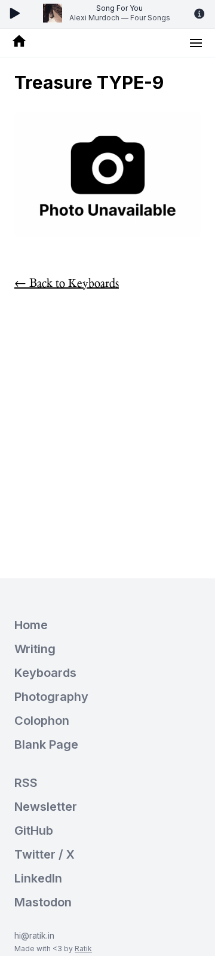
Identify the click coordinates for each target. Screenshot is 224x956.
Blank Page (46, 744)
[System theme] (107, 301)
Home (31, 625)
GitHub (33, 830)
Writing (35, 649)
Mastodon (43, 902)
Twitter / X (44, 854)
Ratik (83, 948)
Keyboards (45, 673)
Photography (51, 697)
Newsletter (45, 806)
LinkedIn (38, 878)
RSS (26, 783)
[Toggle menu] (195, 43)
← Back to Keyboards (66, 283)
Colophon (41, 720)
